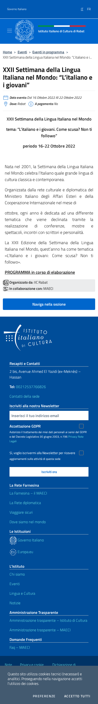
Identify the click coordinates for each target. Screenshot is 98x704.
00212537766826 (31, 387)
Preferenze (44, 696)
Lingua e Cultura (22, 593)
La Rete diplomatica (25, 503)
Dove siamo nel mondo (28, 522)
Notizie (15, 603)
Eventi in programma (48, 52)
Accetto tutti (77, 696)
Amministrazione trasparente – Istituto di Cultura (48, 620)
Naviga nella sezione (49, 304)
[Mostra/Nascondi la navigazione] (9, 30)
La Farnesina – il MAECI (28, 493)
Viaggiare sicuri (21, 512)
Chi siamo (17, 574)
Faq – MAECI (20, 647)
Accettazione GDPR (25, 426)
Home (7, 52)
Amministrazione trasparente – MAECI (40, 630)
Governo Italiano (16, 9)
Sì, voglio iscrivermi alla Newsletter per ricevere (42, 453)
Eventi (22, 52)
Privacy (72, 436)
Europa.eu (25, 552)
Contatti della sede (24, 396)
